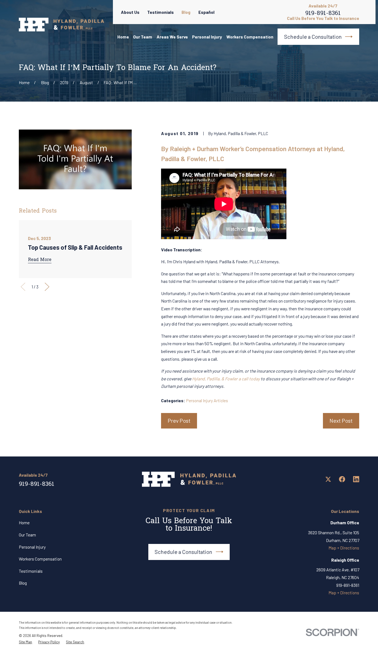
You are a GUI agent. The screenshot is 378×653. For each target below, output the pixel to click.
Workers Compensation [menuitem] (249, 36)
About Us (130, 12)
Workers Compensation (40, 558)
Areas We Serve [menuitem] (172, 36)
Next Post (341, 420)
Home (24, 522)
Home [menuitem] (123, 36)
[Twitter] (328, 479)
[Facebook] (342, 479)
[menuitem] (25, 642)
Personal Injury (32, 546)
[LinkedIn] (356, 479)
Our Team (27, 534)
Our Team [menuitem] (142, 36)
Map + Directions (343, 547)
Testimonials (160, 12)
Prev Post (179, 420)
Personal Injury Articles (207, 400)
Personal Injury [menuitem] (207, 36)
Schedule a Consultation (313, 36)
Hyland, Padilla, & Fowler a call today (226, 378)
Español (206, 12)
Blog (186, 12)
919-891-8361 (323, 14)
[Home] (61, 25)
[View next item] (47, 287)
